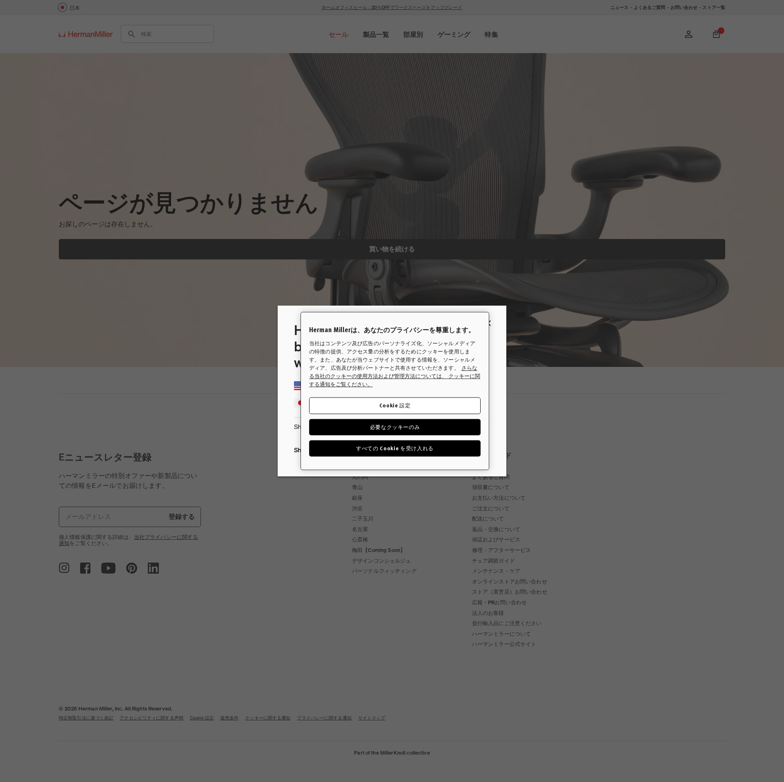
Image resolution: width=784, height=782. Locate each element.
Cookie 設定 (395, 405)
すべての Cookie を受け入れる (395, 448)
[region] (395, 391)
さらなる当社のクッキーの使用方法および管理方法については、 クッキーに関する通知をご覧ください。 (394, 376)
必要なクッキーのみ (395, 427)
